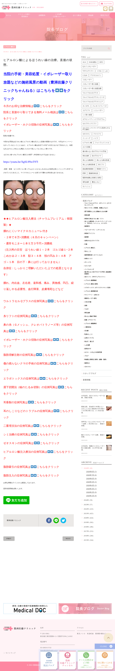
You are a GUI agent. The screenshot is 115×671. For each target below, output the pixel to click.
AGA (84, 62)
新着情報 (87, 380)
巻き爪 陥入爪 (89, 341)
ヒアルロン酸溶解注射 (91, 291)
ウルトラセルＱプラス (90, 93)
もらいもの (87, 266)
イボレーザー (87, 80)
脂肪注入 (87, 363)
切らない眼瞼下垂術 (90, 316)
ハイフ (95, 138)
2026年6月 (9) (91, 478)
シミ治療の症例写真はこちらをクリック (31, 434)
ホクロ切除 (86, 147)
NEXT (68, 538)
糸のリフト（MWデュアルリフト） (95, 277)
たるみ (85, 75)
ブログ (86, 356)
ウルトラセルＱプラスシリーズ (93, 97)
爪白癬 (86, 330)
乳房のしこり (88, 334)
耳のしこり (87, 251)
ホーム (8, 15)
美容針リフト (101, 169)
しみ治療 (87, 345)
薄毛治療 (86, 182)
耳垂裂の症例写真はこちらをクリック (29, 402)
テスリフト (97, 134)
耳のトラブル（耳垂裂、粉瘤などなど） (96, 208)
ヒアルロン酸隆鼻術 (90, 323)
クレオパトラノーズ (99, 106)
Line (56, 520)
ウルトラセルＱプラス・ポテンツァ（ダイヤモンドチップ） (97, 204)
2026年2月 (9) (91, 492)
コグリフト (86, 110)
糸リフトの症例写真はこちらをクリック (31, 316)
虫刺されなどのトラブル (91, 240)
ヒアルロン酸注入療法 (91, 284)
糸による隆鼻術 (88, 160)
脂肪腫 (86, 237)
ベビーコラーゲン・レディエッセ (94, 230)
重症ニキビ (96, 182)
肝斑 (84, 173)
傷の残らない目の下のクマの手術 (94, 151)
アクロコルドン (95, 75)
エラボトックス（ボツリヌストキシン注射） (97, 287)
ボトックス (87, 262)
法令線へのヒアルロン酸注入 (35, 51)
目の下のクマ (96, 156)
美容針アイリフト (89, 233)
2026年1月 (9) (91, 496)
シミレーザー (98, 110)
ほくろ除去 (77, 15)
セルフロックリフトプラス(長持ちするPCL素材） (96, 128)
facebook (49, 520)
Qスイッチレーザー (89, 66)
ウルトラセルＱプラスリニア (93, 101)
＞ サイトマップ (9, 653)
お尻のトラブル (89, 338)
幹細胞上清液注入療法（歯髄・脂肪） (95, 359)
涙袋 (85, 305)
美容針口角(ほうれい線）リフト (94, 218)
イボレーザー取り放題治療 (92, 88)
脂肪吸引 (87, 226)
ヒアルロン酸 (87, 142)
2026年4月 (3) (91, 485)
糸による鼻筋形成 (89, 164)
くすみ (99, 71)
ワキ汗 (86, 309)
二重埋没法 (87, 327)
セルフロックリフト (90, 123)
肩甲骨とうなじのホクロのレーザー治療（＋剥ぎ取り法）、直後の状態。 (93, 424)
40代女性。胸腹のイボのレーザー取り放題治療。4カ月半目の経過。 (93, 448)
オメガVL (86, 106)
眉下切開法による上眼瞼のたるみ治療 (95, 211)
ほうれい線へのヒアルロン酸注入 (18, 51)
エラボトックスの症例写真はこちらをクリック (35, 378)
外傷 (85, 244)
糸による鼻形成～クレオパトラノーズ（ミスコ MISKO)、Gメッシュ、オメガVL (97, 222)
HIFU (101, 62)
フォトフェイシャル (102, 142)
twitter (63, 520)
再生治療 (86, 156)
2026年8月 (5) (91, 471)
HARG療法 (92, 62)
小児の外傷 (87, 302)
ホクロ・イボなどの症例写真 (93, 352)
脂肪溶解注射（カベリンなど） (93, 255)
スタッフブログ (89, 373)
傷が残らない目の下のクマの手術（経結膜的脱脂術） (97, 273)
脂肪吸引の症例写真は (17, 466)
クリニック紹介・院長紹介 (24, 15)
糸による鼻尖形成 (103, 160)
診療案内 (42, 15)
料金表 (90, 15)
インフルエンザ (89, 269)
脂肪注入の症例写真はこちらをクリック (31, 475)
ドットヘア (86, 138)
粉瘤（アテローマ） (90, 320)
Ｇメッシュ (86, 186)
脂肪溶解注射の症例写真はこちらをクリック (34, 354)
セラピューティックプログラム (94, 119)
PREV (9, 538)
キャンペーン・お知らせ (91, 295)
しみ (106, 71)
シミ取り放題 (87, 115)
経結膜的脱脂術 (88, 169)
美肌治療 (87, 215)
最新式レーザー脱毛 (90, 298)
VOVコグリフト (88, 71)
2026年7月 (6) (91, 475)
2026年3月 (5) (91, 489)
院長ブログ (105, 15)
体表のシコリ (88, 258)
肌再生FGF (87, 348)
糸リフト (101, 164)
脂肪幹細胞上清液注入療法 (92, 178)
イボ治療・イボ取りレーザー (59, 15)
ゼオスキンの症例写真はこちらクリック (31, 443)
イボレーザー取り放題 (90, 84)
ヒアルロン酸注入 (9, 47)
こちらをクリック (48, 466)
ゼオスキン (86, 134)
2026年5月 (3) (91, 482)
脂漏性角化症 (93, 173)
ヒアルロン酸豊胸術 (90, 280)
